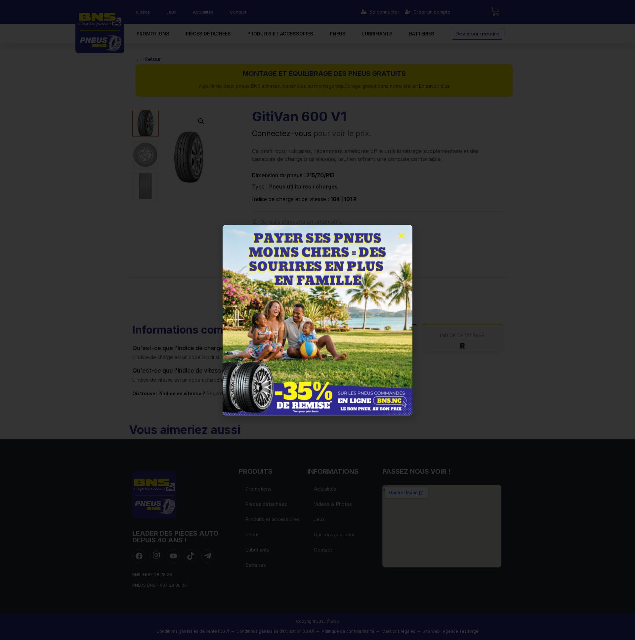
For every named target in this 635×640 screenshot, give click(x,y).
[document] (317, 320)
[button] (401, 236)
